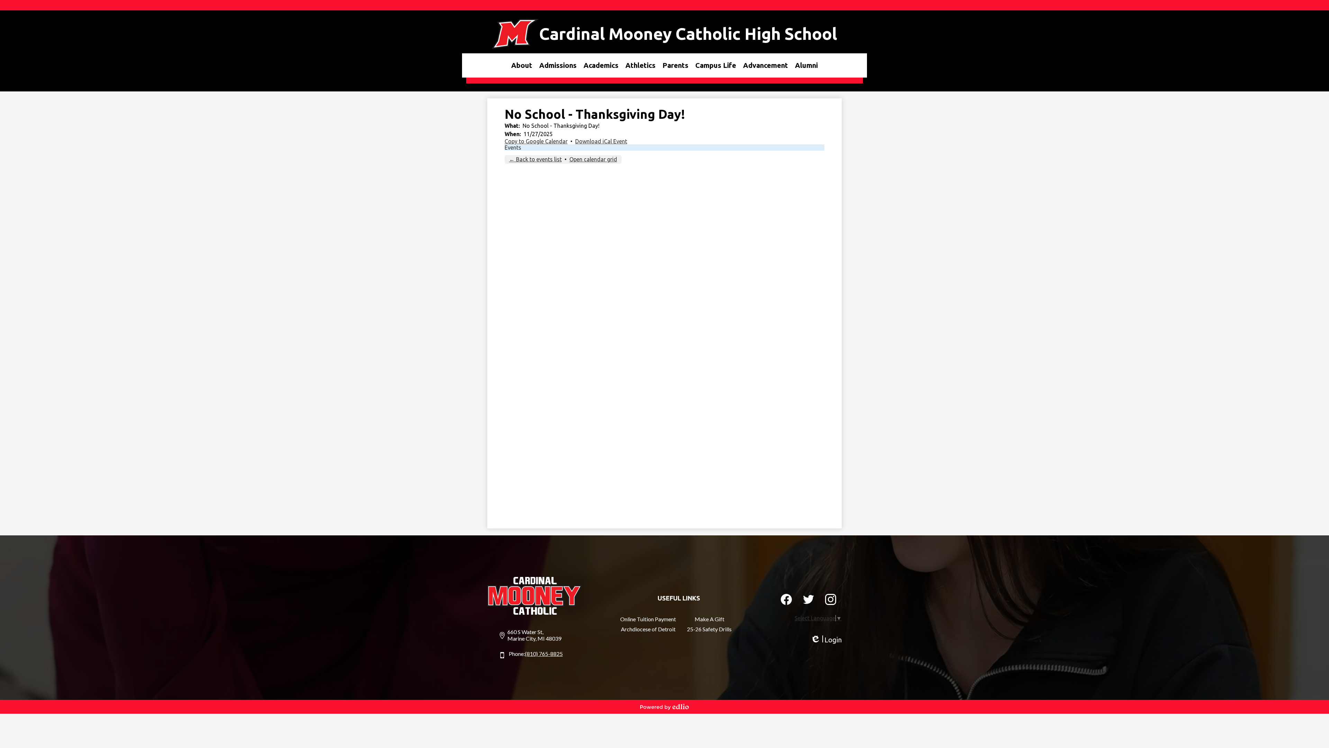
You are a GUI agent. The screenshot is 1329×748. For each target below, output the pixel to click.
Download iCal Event (601, 141)
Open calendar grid (593, 159)
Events (513, 147)
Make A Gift (709, 619)
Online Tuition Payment (648, 619)
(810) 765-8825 (544, 653)
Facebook (786, 599)
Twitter (808, 599)
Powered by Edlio (664, 706)
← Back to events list (535, 159)
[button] (522, 65)
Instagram (830, 599)
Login (826, 640)
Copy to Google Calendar (536, 141)
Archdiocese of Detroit (648, 629)
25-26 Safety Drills (709, 629)
